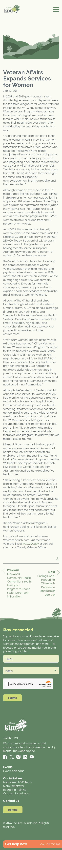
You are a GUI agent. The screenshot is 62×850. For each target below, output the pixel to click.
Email (9, 659)
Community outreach (16, 793)
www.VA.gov (31, 543)
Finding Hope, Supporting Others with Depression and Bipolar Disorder (46, 583)
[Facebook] (5, 757)
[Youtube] (32, 756)
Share (57, 559)
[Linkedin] (25, 757)
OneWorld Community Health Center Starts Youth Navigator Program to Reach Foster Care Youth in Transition (19, 583)
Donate (13, 809)
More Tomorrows (13, 786)
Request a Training (14, 789)
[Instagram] (18, 757)
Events (7, 767)
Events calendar (13, 771)
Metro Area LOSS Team (17, 782)
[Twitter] (12, 757)
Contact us (11, 801)
